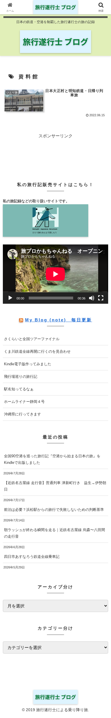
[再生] (10, 298)
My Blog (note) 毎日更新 (58, 319)
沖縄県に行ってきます (22, 414)
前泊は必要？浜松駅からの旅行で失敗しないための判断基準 (54, 509)
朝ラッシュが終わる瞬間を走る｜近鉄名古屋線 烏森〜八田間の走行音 (54, 533)
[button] (100, 669)
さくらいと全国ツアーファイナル (31, 339)
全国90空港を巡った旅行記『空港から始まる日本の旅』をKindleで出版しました (52, 459)
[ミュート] (91, 298)
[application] (55, 274)
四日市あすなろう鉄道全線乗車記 (31, 556)
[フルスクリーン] (101, 298)
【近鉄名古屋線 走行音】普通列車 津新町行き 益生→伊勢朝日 (55, 486)
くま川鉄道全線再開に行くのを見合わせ (37, 351)
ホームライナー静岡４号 (24, 401)
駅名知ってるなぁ (19, 389)
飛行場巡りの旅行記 (20, 376)
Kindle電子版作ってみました (27, 364)
